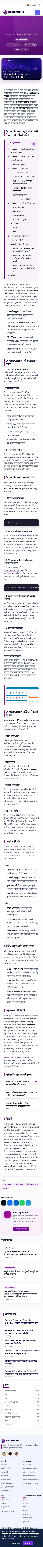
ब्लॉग (14, 34)
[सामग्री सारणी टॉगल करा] (33, 143)
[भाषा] (28, 5)
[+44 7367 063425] (5, 5)
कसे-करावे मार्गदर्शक (21, 40)
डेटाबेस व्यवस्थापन (18, 215)
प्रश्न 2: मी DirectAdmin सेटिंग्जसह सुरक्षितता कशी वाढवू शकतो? (22, 258)
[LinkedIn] (16, 1203)
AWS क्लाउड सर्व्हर (7, 1483)
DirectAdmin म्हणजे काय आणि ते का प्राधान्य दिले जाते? (23, 150)
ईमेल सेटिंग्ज (17, 211)
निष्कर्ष (13, 275)
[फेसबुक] (9, 1203)
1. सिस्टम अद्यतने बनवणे (20, 173)
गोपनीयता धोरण (27, 1518)
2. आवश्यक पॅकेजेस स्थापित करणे (23, 177)
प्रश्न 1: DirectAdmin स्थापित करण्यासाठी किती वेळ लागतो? (23, 249)
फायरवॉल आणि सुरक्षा (19, 220)
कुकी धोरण (26, 1522)
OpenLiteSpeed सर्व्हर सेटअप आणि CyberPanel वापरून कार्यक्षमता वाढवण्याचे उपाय (21, 1321)
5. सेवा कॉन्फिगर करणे (20, 195)
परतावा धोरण (26, 1514)
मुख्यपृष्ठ (8, 34)
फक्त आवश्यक (16, 1543)
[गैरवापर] (10, 5)
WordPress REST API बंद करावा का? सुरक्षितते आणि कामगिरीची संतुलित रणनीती (22, 1352)
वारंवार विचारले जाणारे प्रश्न (19, 244)
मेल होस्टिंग (4, 1476)
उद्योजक (3, 1503)
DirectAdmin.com (12, 570)
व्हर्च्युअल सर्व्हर (5, 1479)
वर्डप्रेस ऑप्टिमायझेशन (29, 1472)
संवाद (24, 1507)
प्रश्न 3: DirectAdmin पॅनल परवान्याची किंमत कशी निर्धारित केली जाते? (24, 268)
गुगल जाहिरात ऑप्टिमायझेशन (31, 1483)
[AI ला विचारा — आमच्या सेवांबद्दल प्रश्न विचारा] (38, 5)
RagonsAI (5, 1507)
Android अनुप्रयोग (8, 1511)
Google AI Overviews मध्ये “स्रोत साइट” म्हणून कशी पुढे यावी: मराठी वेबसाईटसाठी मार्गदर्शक (21, 1372)
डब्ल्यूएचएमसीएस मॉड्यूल (30, 1468)
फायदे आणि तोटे (15, 224)
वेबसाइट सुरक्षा (9, 1057)
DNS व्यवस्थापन (18, 207)
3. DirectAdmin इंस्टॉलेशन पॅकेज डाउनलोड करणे (22, 182)
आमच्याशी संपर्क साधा (21, 1229)
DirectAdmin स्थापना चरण (20, 169)
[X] (3, 1203)
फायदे (15, 228)
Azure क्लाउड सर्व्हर (7, 1487)
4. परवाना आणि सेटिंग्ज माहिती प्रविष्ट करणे (22, 189)
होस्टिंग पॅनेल (19, 1184)
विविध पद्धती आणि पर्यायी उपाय (19, 236)
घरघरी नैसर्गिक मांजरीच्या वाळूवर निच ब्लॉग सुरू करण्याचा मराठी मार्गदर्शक (20, 1341)
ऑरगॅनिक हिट (27, 1465)
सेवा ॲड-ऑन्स (5, 1499)
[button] (14, 5)
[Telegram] (28, 1203)
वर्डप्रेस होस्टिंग (5, 1472)
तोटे (14, 232)
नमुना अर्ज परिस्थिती (17, 240)
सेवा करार (25, 1510)
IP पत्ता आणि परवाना (19, 164)
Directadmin (7, 1184)
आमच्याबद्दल (26, 1503)
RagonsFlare (6, 1491)
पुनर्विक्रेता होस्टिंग (6, 1468)
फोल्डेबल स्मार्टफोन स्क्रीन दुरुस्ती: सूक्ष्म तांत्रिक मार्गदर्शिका (21, 1362)
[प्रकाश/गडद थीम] (24, 5)
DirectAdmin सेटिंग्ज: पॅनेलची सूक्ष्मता (23, 203)
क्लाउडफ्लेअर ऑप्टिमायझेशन (31, 1479)
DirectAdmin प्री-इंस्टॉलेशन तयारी (22, 156)
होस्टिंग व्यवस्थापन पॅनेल (33, 1184)
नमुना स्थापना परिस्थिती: (23, 199)
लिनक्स (5, 1189)
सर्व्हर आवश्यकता (18, 160)
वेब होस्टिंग (4, 1465)
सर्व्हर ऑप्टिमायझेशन (29, 1476)
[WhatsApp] (22, 1203)
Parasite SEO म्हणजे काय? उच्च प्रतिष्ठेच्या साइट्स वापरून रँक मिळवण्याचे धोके (20, 1331)
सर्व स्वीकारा (28, 1543)
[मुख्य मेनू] (37, 12)
